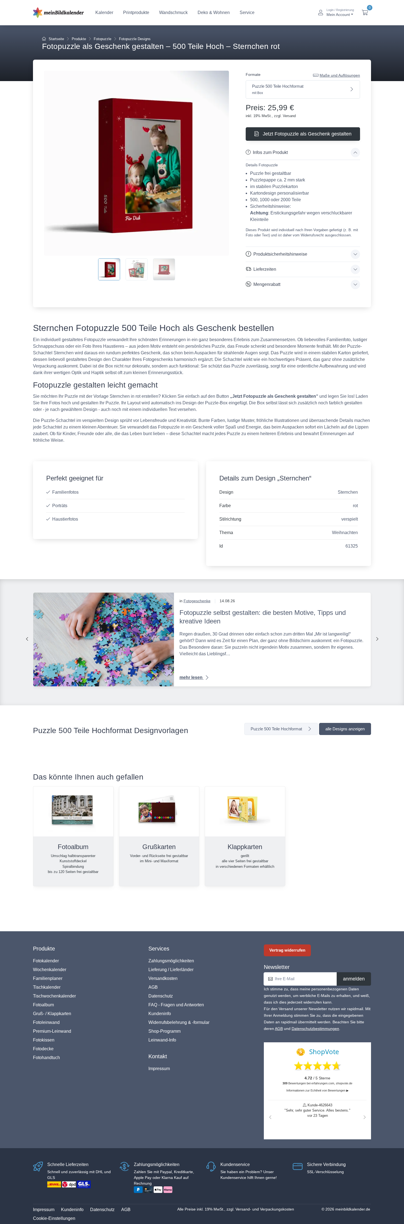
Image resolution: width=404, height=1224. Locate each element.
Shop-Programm (164, 1031)
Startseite (56, 39)
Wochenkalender (49, 969)
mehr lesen (191, 677)
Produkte (79, 39)
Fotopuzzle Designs (135, 39)
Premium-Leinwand (52, 1031)
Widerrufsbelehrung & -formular (178, 1022)
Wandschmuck (173, 12)
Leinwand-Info (162, 1040)
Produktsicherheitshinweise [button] (280, 254)
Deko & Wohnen (214, 12)
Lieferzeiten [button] (264, 269)
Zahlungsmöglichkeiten (171, 960)
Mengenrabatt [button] (266, 284)
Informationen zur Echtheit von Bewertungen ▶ (317, 1090)
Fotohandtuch (46, 1057)
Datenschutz (160, 996)
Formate (253, 74)
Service (247, 12)
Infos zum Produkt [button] (270, 152)
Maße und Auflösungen (340, 75)
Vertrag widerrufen (287, 950)
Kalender (104, 12)
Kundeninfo (159, 1013)
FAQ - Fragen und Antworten (176, 1004)
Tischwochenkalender (54, 996)
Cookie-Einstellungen (54, 1218)
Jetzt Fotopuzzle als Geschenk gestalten (306, 134)
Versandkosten (163, 978)
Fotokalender (46, 960)
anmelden (354, 979)
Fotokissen (43, 1040)
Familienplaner (47, 978)
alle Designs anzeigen (345, 728)
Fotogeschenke (197, 601)
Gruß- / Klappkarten (52, 1013)
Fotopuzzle (102, 39)
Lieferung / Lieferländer (170, 969)
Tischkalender (46, 987)
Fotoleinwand (46, 1022)
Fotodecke (43, 1048)
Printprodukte (136, 12)
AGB (153, 987)
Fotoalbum (43, 1004)
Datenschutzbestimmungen (315, 1028)
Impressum (159, 1068)
